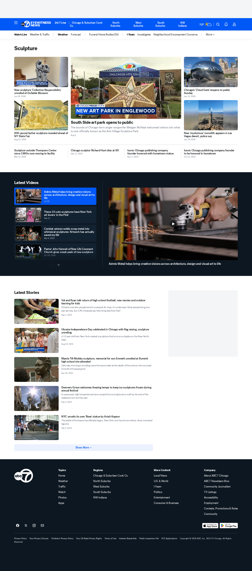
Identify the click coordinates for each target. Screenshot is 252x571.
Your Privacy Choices (39, 538)
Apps (61, 503)
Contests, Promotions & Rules (221, 508)
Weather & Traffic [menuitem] (40, 34)
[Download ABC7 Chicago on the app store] (210, 525)
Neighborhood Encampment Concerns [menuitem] (175, 34)
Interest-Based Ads (128, 538)
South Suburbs (160, 24)
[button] (16, 22)
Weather (63, 481)
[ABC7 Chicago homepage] (36, 24)
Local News (160, 475)
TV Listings (210, 492)
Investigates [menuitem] (144, 34)
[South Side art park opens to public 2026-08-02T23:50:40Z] (126, 88)
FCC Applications (169, 538)
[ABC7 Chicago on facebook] (17, 525)
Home (61, 475)
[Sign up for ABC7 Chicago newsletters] (42, 525)
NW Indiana (182, 24)
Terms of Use (110, 538)
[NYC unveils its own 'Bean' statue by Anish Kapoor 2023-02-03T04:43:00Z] (36, 427)
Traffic (61, 486)
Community (210, 514)
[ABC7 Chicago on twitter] (25, 525)
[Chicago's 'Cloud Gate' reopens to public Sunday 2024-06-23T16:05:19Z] (211, 72)
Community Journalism (217, 486)
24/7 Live (60, 22)
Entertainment (162, 497)
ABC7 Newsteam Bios (216, 481)
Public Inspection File (149, 538)
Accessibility (211, 497)
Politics (158, 492)
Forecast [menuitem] (76, 34)
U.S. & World (161, 481)
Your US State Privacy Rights (89, 538)
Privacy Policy (20, 538)
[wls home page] (23, 476)
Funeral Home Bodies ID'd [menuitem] (103, 34)
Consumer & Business (166, 503)
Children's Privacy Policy (62, 538)
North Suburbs (115, 24)
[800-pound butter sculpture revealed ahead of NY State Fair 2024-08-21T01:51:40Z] (41, 115)
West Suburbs (138, 24)
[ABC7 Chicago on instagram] (34, 525)
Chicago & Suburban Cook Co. (86, 24)
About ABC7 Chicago (216, 475)
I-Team (157, 486)
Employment (211, 503)
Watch (61, 492)
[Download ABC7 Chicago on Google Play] (229, 525)
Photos (62, 497)
